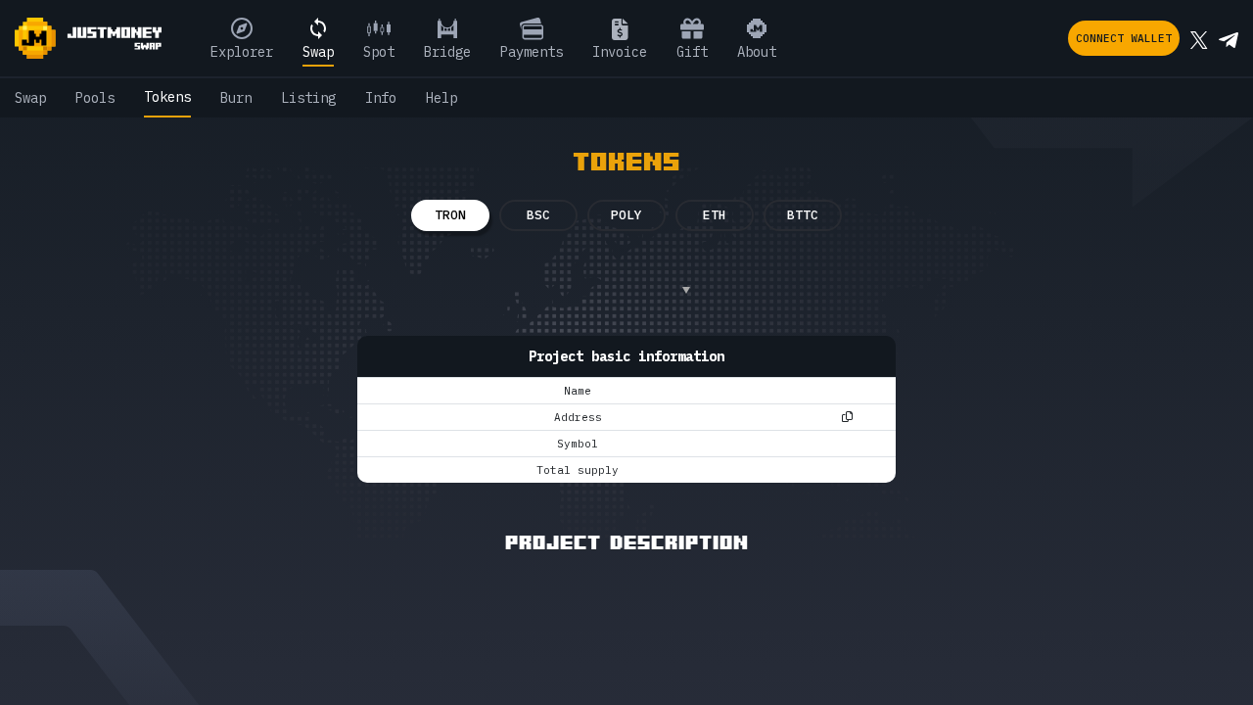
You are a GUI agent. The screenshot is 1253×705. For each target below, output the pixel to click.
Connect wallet (1124, 38)
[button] (616, 289)
